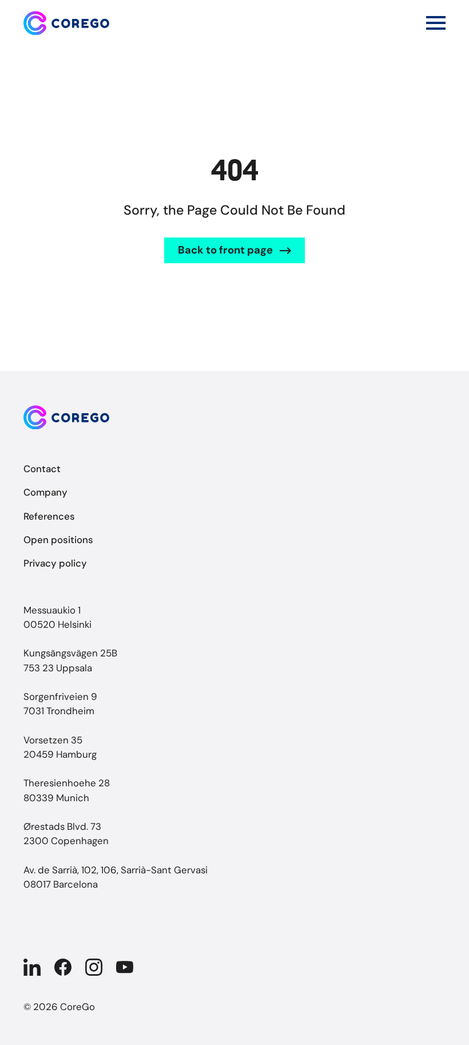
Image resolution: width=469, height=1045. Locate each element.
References (49, 516)
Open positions (58, 539)
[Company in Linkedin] (32, 967)
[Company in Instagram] (93, 967)
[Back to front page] (66, 23)
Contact (42, 468)
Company (45, 492)
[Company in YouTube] (124, 967)
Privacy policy (55, 563)
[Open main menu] (436, 23)
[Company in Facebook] (62, 967)
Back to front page (225, 250)
